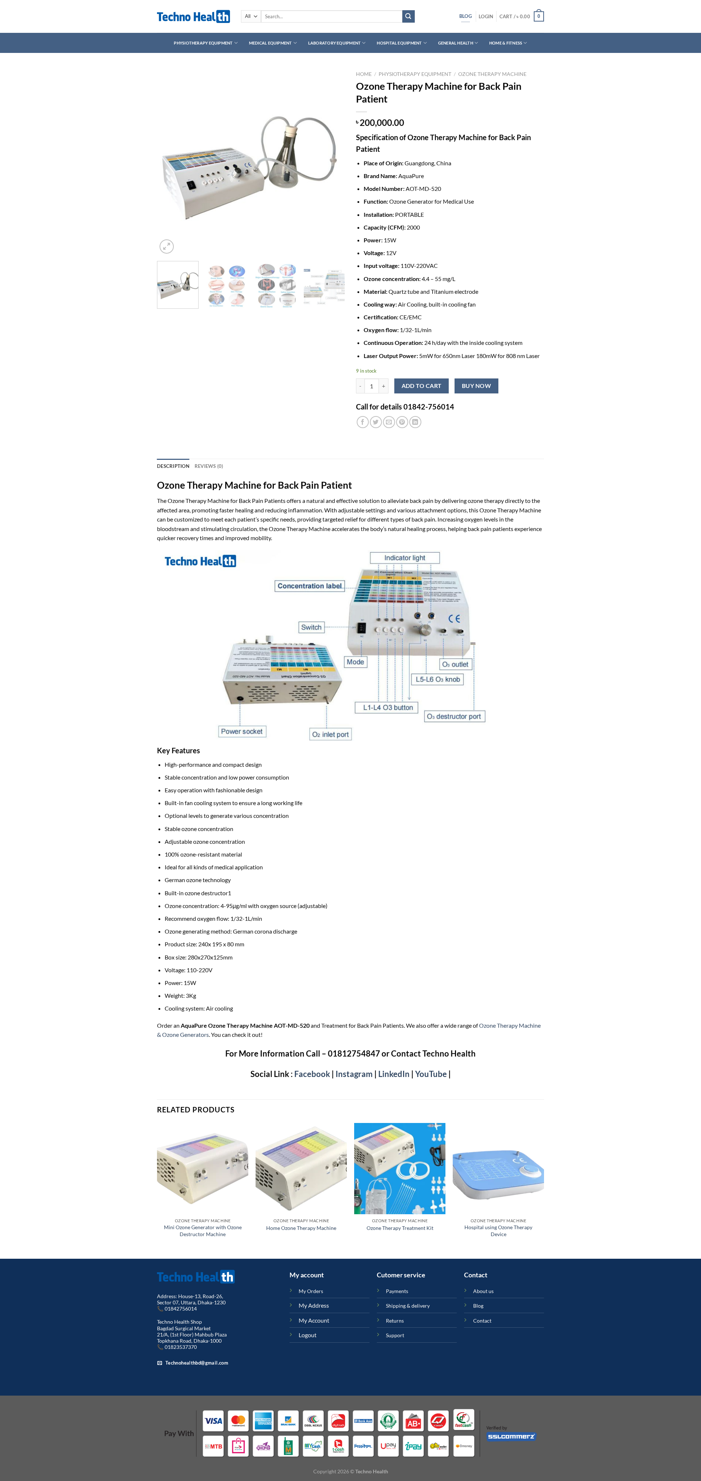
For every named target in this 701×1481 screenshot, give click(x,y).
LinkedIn (393, 1074)
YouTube (431, 1074)
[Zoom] (167, 246)
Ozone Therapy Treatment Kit (400, 1228)
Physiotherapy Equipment (203, 43)
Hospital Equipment (399, 43)
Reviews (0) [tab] (209, 466)
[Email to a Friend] (389, 422)
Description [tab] (173, 466)
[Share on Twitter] (376, 422)
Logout (308, 1334)
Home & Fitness (505, 43)
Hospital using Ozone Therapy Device (498, 1230)
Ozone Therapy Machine (492, 74)
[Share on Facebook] (363, 422)
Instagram (354, 1074)
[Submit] (408, 16)
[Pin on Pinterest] (402, 422)
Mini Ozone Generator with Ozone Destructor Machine (203, 1230)
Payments (397, 1291)
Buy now (476, 385)
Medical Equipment (270, 43)
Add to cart (422, 385)
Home (364, 74)
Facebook (311, 1074)
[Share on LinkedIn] (415, 422)
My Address (314, 1305)
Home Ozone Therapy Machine (301, 1228)
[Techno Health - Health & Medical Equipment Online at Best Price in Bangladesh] (193, 16)
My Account (314, 1320)
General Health (455, 43)
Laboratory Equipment (334, 43)
